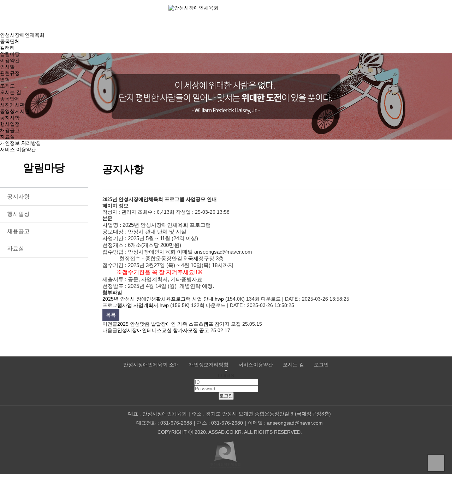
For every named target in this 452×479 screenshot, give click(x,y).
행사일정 (10, 124)
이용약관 (10, 60)
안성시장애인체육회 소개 (151, 364)
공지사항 (10, 117)
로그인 (321, 364)
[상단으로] (436, 463)
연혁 (5, 79)
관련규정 (10, 73)
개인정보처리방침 (208, 364)
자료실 (7, 137)
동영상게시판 (15, 111)
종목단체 (10, 41)
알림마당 (10, 54)
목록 (111, 315)
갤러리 (7, 48)
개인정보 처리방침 (20, 143)
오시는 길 (10, 92)
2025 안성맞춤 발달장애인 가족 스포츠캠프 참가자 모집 (179, 324)
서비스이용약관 (255, 364)
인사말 (7, 67)
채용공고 (10, 130)
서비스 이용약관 (18, 149)
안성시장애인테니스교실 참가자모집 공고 (163, 330)
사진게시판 (12, 105)
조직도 (7, 86)
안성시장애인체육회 (22, 35)
